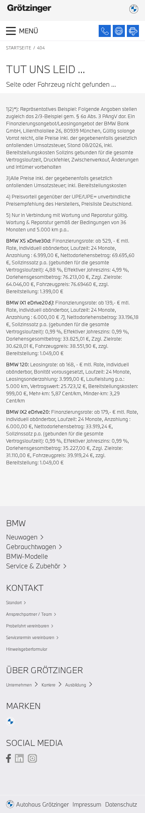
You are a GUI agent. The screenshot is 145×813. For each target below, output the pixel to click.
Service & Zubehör (33, 566)
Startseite (18, 48)
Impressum (86, 804)
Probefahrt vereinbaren (27, 626)
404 (41, 48)
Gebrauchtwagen (31, 546)
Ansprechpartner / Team (29, 614)
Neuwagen (21, 537)
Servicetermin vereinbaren (30, 637)
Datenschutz (121, 804)
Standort (14, 602)
